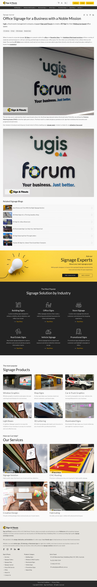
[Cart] (58, 3)
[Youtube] (19, 549)
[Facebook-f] (4, 549)
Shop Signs (39, 393)
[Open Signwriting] (75, 8)
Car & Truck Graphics (74, 393)
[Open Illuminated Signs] (46, 8)
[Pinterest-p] (11, 549)
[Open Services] (82, 8)
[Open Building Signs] (21, 8)
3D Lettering (6, 31)
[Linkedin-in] (15, 549)
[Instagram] (7, 549)
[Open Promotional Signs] (67, 8)
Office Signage (19, 31)
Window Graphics (11, 393)
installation (13, 44)
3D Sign (12, 31)
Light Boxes (8, 421)
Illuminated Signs (73, 421)
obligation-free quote (76, 125)
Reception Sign (27, 31)
